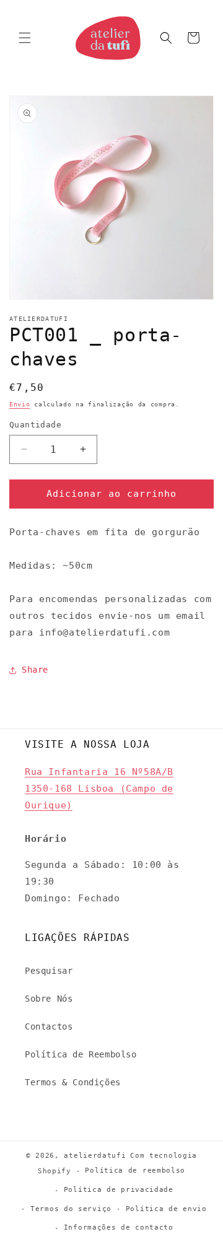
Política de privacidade (118, 1190)
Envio (19, 404)
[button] (24, 37)
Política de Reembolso (81, 1054)
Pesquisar (48, 971)
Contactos (48, 1026)
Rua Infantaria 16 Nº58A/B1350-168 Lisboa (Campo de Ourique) (99, 788)
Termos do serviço (71, 1209)
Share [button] (35, 670)
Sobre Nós (48, 999)
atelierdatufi (95, 1156)
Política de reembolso (135, 1170)
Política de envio (166, 1209)
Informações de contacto (118, 1227)
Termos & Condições (73, 1082)
